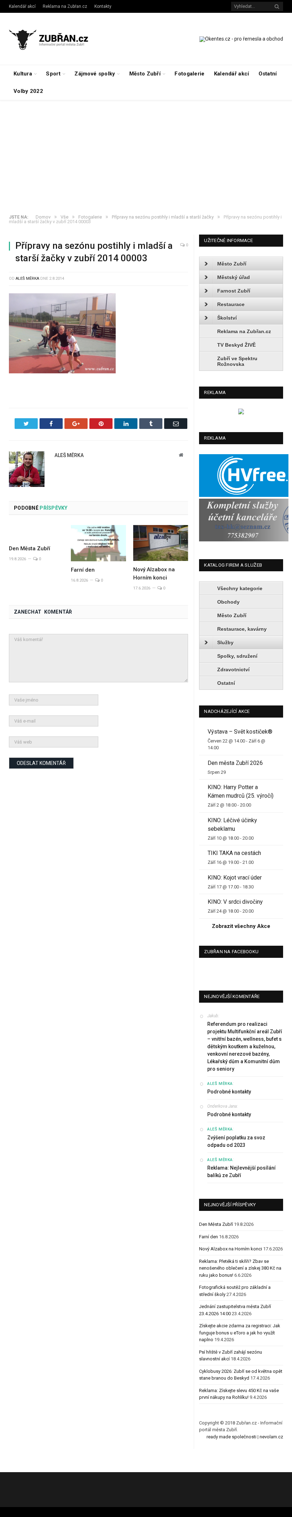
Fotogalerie (189, 73)
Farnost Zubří (233, 291)
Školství (227, 318)
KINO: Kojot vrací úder (235, 877)
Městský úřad (233, 277)
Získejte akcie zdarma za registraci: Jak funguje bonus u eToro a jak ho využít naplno (239, 1332)
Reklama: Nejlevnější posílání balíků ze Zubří (241, 1171)
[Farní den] (98, 543)
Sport (53, 73)
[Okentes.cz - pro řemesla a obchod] (241, 412)
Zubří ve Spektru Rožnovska (237, 361)
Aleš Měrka (27, 278)
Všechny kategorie (239, 588)
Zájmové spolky (94, 73)
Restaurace (231, 304)
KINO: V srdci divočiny (235, 901)
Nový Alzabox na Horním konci (230, 1248)
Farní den (83, 570)
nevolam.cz (271, 1436)
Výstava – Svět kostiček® (240, 731)
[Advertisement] (146, 154)
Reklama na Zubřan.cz (65, 6)
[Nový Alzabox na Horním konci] (160, 543)
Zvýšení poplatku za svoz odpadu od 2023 (236, 1141)
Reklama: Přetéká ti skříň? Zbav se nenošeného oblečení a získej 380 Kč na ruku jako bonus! (240, 1268)
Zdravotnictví (233, 669)
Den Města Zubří (29, 548)
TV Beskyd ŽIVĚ (236, 345)
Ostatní (268, 73)
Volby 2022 (28, 91)
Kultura (23, 73)
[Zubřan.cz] (54, 38)
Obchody (228, 602)
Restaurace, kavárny (242, 629)
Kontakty (102, 6)
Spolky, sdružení (237, 656)
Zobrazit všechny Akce (241, 926)
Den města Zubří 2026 (235, 763)
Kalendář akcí (22, 6)
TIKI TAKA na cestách (234, 853)
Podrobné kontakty (229, 1092)
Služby (225, 642)
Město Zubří (145, 73)
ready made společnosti (231, 1436)
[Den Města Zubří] (36, 532)
